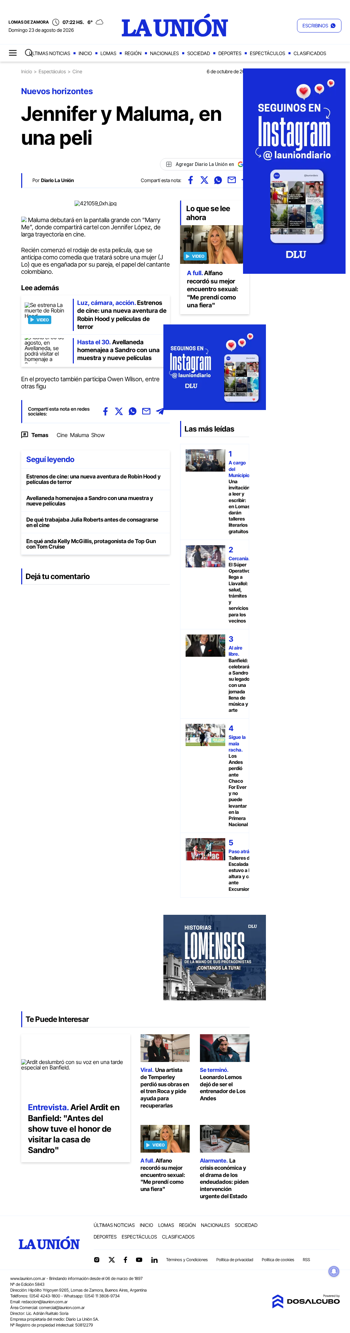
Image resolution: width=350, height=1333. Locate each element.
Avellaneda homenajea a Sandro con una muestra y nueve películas (89, 501)
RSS (306, 1259)
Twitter (111, 1259)
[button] (319, 26)
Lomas (108, 53)
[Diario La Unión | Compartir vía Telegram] (160, 411)
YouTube (139, 1259)
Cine (62, 435)
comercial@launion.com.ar (62, 1307)
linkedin (154, 1260)
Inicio (85, 53)
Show (98, 435)
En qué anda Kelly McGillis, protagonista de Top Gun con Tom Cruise (91, 544)
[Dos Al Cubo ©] (306, 1306)
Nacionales (164, 53)
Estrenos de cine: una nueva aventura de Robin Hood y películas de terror (93, 479)
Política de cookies (278, 1259)
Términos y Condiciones (187, 1259)
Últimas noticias (49, 53)
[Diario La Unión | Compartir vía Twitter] (204, 180)
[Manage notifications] (333, 1271)
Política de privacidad (234, 1259)
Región (133, 53)
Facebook (125, 1260)
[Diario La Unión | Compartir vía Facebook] (191, 180)
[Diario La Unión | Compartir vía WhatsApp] (218, 180)
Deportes (229, 53)
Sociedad (198, 53)
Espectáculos (267, 53)
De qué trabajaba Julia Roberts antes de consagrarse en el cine (92, 522)
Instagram (97, 1260)
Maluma (79, 435)
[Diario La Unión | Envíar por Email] (232, 180)
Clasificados (310, 53)
